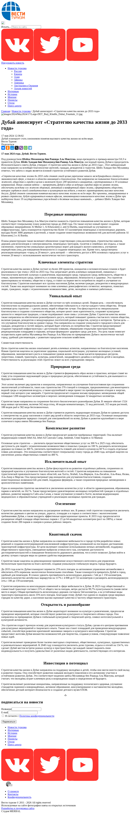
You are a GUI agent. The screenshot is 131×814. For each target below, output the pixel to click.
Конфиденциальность (19, 797)
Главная (5, 111)
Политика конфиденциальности (36, 716)
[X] (17, 148)
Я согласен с (29, 716)
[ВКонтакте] (3, 148)
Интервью (13, 91)
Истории (12, 94)
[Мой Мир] (12, 148)
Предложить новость (12, 62)
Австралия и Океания (26, 85)
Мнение (12, 97)
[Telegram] (30, 148)
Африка (18, 79)
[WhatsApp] (25, 148)
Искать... (6, 26)
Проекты (12, 100)
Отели (11, 103)
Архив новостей (23, 88)
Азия (16, 77)
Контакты (13, 794)
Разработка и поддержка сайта (17, 808)
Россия (18, 71)
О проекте (13, 791)
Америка (19, 82)
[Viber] (21, 148)
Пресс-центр (14, 105)
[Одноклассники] (8, 148)
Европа (18, 74)
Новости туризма (17, 68)
